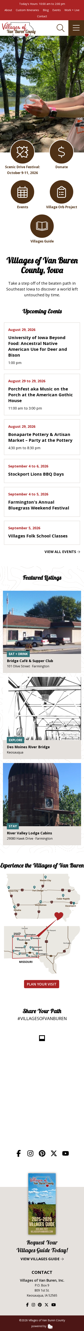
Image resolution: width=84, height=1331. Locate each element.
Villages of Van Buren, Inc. (42, 1280)
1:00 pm (37, 346)
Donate (61, 167)
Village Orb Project (61, 207)
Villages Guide (42, 241)
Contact (42, 16)
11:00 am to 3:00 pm (40, 394)
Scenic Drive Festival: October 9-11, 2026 (22, 170)
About (8, 10)
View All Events (61, 551)
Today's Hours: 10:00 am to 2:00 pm (42, 4)
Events (56, 10)
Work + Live (72, 10)
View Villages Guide (42, 1250)
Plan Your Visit (41, 984)
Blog (46, 10)
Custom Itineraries (27, 10)
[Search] (60, 28)
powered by (39, 1326)
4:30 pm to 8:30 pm (40, 437)
